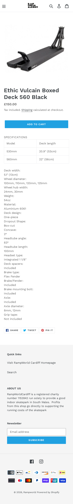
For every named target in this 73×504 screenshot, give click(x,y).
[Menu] (4, 6)
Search (12, 372)
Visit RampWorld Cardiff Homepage (31, 362)
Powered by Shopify (48, 492)
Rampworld (29, 492)
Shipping (26, 110)
